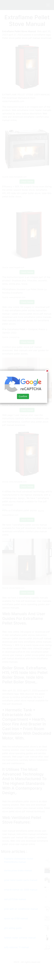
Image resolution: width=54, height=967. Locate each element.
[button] (27, 483)
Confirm (23, 396)
